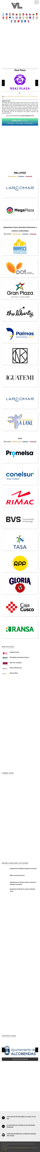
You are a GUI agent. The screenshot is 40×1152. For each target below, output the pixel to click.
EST (10, 19)
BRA (20, 15)
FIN (13, 19)
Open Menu (37, 2)
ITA (26, 19)
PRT (18, 22)
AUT (10, 15)
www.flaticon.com (25, 1147)
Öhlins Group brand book (17, 875)
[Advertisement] (20, 46)
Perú (3, 98)
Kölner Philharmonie (16, 668)
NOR (15, 22)
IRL (23, 19)
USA (28, 22)
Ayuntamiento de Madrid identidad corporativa (23, 868)
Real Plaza (20, 122)
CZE (30, 15)
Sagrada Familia (14, 652)
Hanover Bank (14, 673)
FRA (17, 19)
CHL (27, 15)
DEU (37, 15)
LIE (30, 19)
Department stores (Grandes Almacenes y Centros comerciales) (21, 96)
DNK (3, 19)
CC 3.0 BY (4, 1149)
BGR (17, 15)
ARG (3, 15)
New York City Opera (16, 662)
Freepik (16, 1147)
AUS (7, 15)
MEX (37, 19)
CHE (23, 15)
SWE (22, 22)
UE (25, 22)
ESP (6, 19)
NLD (11, 22)
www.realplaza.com (27, 115)
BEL (13, 15)
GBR (20, 19)
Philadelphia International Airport (19, 657)
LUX (33, 19)
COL (33, 15)
